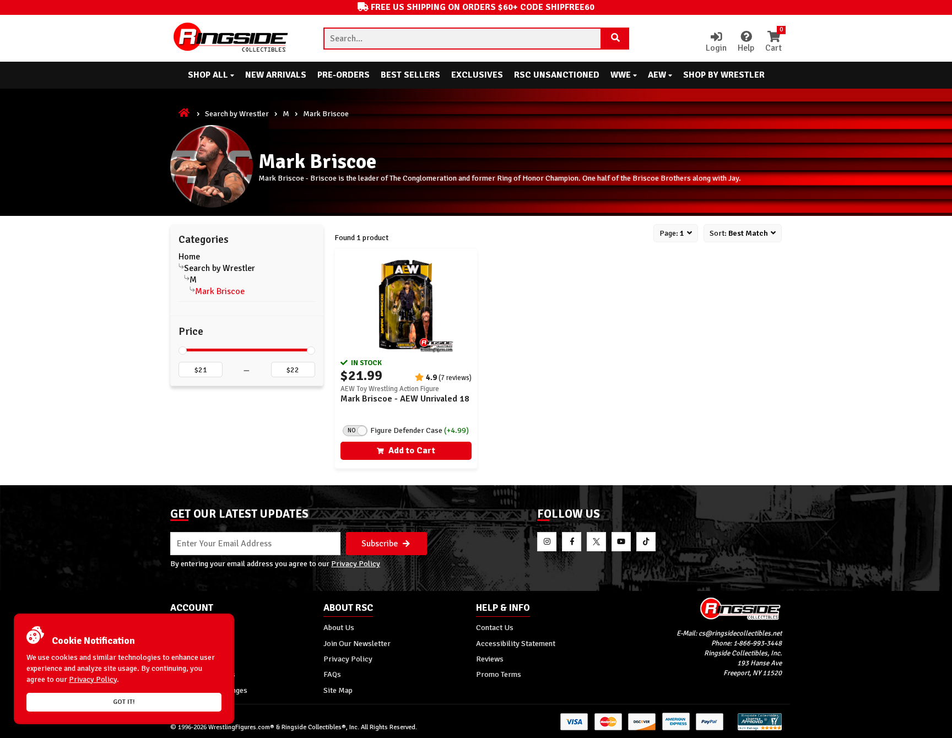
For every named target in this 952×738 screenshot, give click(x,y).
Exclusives (477, 74)
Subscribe (380, 543)
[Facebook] (571, 541)
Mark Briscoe (220, 291)
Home (189, 256)
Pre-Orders (343, 74)
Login (716, 47)
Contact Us (494, 627)
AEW (658, 74)
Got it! (124, 702)
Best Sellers (410, 74)
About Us (338, 627)
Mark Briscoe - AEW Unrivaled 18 (404, 398)
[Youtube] (621, 541)
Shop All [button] (209, 74)
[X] (596, 541)
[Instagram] (546, 541)
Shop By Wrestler (724, 74)
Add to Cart (410, 450)
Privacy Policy (355, 563)
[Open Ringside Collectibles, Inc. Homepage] (231, 38)
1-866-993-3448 (757, 643)
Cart (773, 42)
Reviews (490, 659)
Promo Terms (498, 674)
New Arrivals (275, 74)
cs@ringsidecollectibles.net (740, 633)
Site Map (338, 690)
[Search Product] (615, 39)
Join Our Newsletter (357, 643)
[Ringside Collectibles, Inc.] (705, 608)
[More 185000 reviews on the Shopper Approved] (760, 728)
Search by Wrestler (237, 113)
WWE (621, 74)
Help (746, 47)
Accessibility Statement (515, 643)
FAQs (332, 674)
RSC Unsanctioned (556, 74)
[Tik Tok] (646, 541)
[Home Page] (184, 113)
